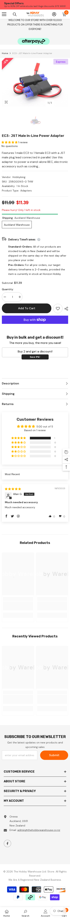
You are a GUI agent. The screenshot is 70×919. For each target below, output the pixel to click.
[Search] (15, 14)
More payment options (35, 326)
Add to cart (26, 308)
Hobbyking (19, 177)
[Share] (65, 308)
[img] (13, 489)
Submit (54, 755)
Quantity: (8, 289)
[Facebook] (7, 843)
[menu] (4, 14)
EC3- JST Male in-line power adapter (33, 136)
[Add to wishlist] (58, 308)
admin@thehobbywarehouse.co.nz (38, 830)
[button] (9, 142)
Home (5, 53)
